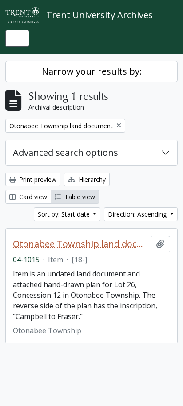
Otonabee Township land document (80, 244)
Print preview (36, 179)
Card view (32, 197)
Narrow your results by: (92, 71)
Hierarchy (91, 179)
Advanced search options (65, 152)
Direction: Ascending (138, 214)
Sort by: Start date (65, 214)
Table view (79, 197)
